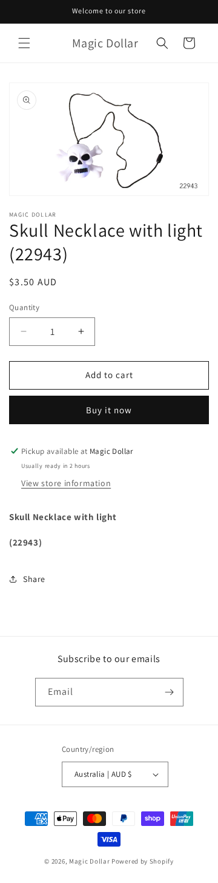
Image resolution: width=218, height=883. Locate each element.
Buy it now (109, 410)
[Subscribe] (169, 692)
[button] (24, 43)
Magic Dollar (89, 861)
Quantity (24, 307)
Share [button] (34, 578)
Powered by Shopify (142, 861)
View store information (66, 483)
